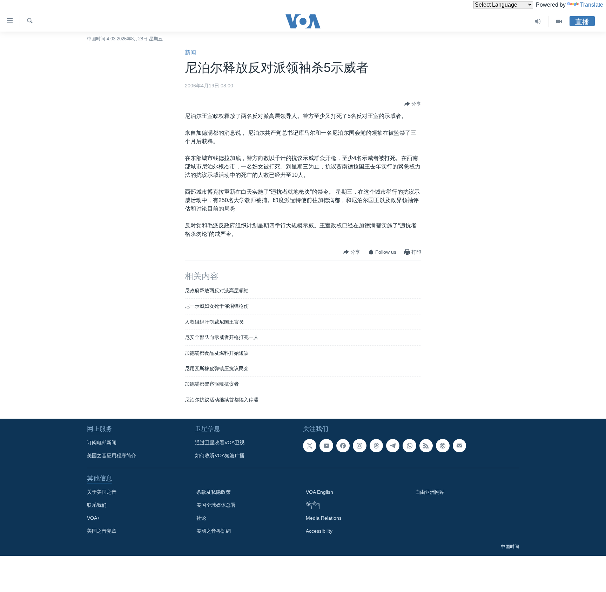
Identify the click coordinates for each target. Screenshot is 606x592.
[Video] (559, 21)
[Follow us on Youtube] (326, 445)
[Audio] (537, 21)
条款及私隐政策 (213, 492)
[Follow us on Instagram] (359, 445)
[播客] (442, 445)
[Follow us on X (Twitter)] (309, 445)
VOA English (319, 492)
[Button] (412, 104)
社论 (201, 518)
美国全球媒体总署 (216, 505)
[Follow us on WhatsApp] (409, 445)
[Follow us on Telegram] (392, 445)
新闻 (190, 52)
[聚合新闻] (426, 445)
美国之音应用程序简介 (111, 455)
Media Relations (324, 518)
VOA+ (93, 518)
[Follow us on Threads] (376, 445)
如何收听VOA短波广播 (219, 455)
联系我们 (97, 505)
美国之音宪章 (101, 531)
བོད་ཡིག (313, 505)
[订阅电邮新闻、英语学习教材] (459, 445)
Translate (591, 5)
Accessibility (319, 531)
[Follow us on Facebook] (343, 445)
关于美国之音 (101, 492)
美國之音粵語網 (213, 531)
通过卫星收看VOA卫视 (219, 442)
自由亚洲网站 (430, 492)
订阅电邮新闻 (101, 442)
